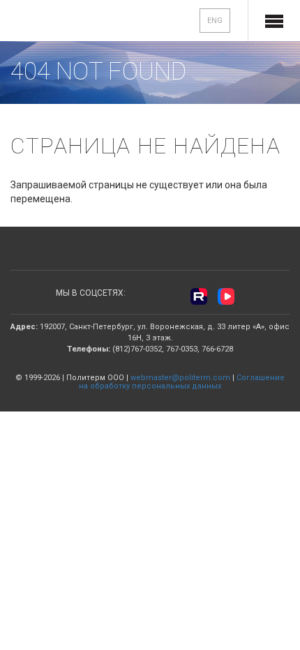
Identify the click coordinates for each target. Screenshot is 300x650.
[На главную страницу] (56, 22)
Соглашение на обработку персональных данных (182, 382)
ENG (215, 20)
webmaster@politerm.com (180, 377)
